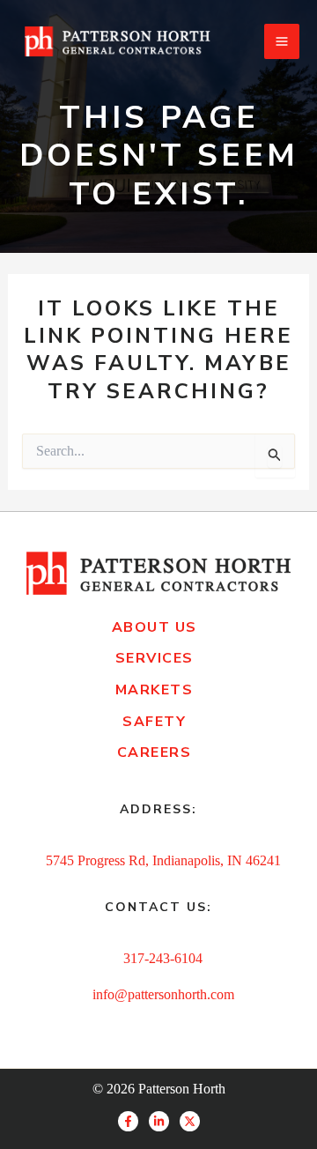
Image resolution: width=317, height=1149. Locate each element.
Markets (154, 690)
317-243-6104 (163, 958)
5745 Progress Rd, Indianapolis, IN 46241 (163, 860)
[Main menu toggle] (281, 41)
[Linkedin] (159, 1121)
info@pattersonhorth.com (163, 994)
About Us (154, 627)
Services (154, 658)
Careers (154, 752)
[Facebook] (128, 1121)
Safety (154, 721)
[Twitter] (190, 1121)
